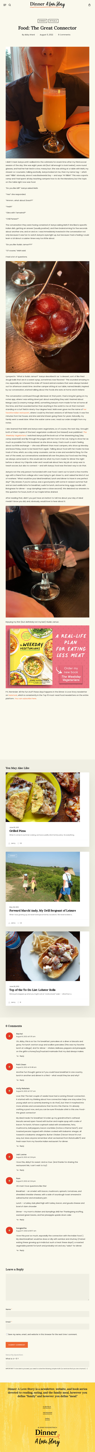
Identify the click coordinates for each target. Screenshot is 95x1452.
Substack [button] (47, 1407)
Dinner (42, 21)
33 (21, 843)
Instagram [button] (47, 1413)
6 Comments (64, 34)
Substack (13, 695)
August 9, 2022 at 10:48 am (26, 1067)
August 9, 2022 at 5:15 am (26, 1036)
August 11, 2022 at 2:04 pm (26, 1181)
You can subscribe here (25, 698)
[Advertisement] (47, 721)
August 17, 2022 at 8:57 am (26, 1231)
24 (21, 923)
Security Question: (14, 1355)
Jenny (13, 843)
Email (9, 1322)
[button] (4, 5)
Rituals (53, 21)
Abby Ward (30, 34)
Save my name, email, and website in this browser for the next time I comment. (42, 1334)
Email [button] (47, 1419)
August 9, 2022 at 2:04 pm (26, 1157)
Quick (12, 935)
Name (9, 1309)
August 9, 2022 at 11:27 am (26, 1091)
